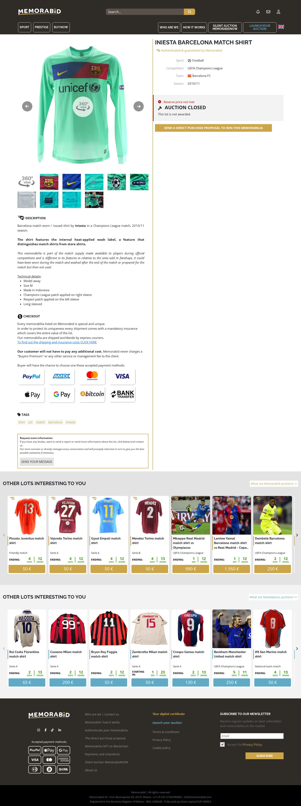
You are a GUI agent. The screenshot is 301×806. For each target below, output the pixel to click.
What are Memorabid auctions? (273, 484)
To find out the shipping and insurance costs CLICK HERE (57, 342)
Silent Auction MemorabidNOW (225, 27)
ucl (30, 422)
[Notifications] (258, 12)
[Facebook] (45, 730)
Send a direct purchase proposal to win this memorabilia (213, 128)
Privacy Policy (162, 740)
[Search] (189, 12)
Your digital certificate (169, 714)
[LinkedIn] (59, 730)
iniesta (70, 422)
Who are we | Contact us (102, 714)
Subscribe (264, 756)
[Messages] (268, 12)
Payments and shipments (102, 754)
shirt (21, 422)
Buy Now (61, 27)
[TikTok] (52, 730)
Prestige (41, 27)
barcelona (55, 422)
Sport (24, 27)
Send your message (36, 462)
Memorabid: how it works (102, 722)
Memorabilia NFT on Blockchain (106, 746)
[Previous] (4, 535)
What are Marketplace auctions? (272, 597)
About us (91, 770)
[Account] (278, 12)
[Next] (297, 535)
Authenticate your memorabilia (106, 730)
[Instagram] (38, 730)
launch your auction (260, 27)
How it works (194, 27)
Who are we (169, 27)
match (40, 422)
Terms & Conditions (166, 732)
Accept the (244, 744)
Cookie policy (161, 748)
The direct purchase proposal (105, 738)
